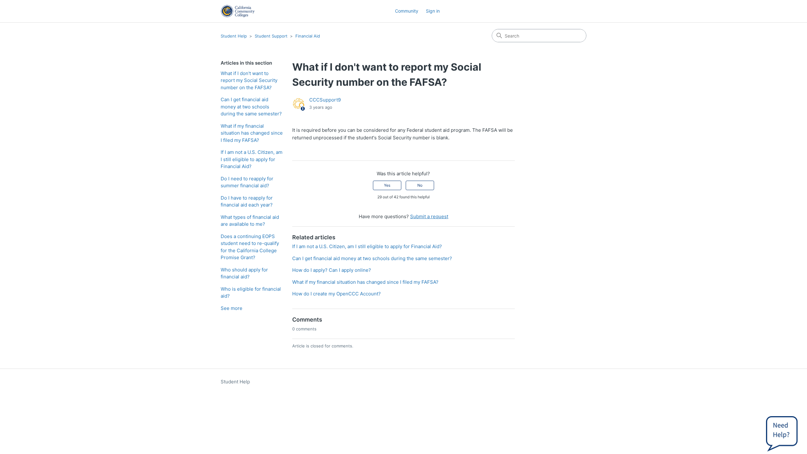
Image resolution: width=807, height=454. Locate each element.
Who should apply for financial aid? (244, 273)
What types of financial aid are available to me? (250, 220)
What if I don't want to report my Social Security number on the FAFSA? (249, 80)
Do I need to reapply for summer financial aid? (247, 182)
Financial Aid (307, 35)
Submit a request (429, 216)
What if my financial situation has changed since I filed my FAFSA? (252, 133)
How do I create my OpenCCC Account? (336, 294)
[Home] (238, 11)
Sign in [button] (433, 11)
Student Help (234, 35)
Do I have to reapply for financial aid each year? (247, 201)
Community (406, 11)
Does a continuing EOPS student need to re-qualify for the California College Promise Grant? (250, 247)
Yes (387, 185)
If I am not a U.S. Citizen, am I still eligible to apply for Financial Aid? (251, 159)
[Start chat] (782, 432)
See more (231, 308)
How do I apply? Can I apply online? (331, 270)
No (419, 185)
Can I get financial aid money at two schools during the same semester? (251, 106)
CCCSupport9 (325, 100)
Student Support (271, 35)
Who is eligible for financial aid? (251, 292)
